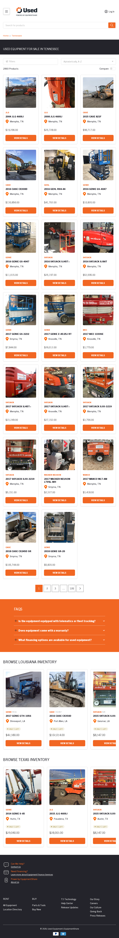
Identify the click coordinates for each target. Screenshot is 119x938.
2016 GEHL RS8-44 (54, 188)
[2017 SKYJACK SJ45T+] (21, 382)
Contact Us (16, 866)
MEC (85, 330)
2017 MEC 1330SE (93, 333)
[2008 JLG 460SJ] (59, 92)
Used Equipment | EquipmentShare (63, 928)
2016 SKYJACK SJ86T (95, 261)
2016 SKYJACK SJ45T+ (57, 261)
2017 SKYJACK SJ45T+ (18, 406)
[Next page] (80, 588)
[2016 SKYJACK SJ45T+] (59, 237)
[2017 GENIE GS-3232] (21, 310)
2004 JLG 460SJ (15, 116)
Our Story (94, 899)
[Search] (111, 25)
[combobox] (59, 25)
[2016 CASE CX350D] (67, 689)
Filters (12, 61)
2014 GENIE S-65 (15, 813)
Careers (94, 903)
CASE (85, 112)
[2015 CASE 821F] (98, 92)
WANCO (86, 475)
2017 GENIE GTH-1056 (18, 715)
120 (72, 588)
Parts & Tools (39, 905)
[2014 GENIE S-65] (23, 787)
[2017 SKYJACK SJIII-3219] (98, 382)
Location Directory (12, 909)
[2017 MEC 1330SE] (98, 310)
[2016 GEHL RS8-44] (59, 165)
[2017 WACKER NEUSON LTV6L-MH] (59, 454)
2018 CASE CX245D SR (18, 551)
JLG (7, 112)
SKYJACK (48, 257)
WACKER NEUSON (52, 475)
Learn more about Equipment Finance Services (32, 874)
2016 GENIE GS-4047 (94, 188)
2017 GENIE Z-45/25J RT (58, 333)
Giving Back (96, 911)
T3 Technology (68, 899)
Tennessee (17, 35)
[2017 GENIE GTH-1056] (23, 689)
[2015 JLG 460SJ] (67, 787)
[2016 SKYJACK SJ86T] (98, 237)
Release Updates (69, 907)
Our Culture (95, 907)
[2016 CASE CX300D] (21, 165)
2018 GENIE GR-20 (54, 551)
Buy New (36, 909)
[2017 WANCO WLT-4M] (98, 454)
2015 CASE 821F (92, 116)
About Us (15, 882)
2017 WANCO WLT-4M (95, 478)
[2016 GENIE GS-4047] (98, 165)
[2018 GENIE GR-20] (59, 527)
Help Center (67, 903)
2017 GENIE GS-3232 (17, 333)
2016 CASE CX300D (16, 188)
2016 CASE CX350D (60, 715)
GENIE (86, 185)
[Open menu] (6, 11)
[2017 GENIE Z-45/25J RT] (59, 310)
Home (6, 35)
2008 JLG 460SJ (53, 116)
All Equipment (10, 905)
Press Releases (97, 915)
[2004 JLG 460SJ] (21, 92)
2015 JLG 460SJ (58, 813)
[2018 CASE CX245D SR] (21, 527)
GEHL (46, 185)
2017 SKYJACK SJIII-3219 (97, 406)
